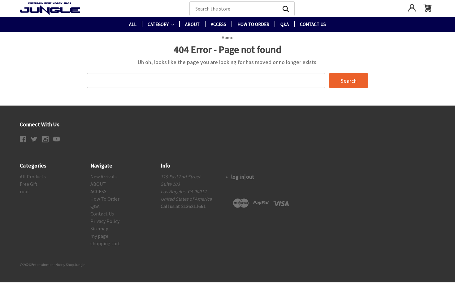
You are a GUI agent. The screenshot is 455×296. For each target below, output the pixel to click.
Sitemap (99, 228)
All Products (33, 176)
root (24, 191)
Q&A (284, 24)
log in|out (242, 176)
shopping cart (105, 243)
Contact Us (313, 24)
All (132, 24)
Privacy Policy (104, 221)
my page (99, 236)
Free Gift (28, 184)
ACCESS (218, 24)
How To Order (253, 24)
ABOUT (192, 24)
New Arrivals (103, 176)
